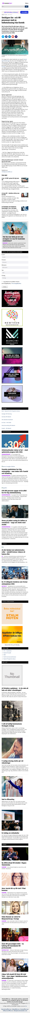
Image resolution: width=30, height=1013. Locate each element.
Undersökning (6, 454)
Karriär (4, 867)
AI (2, 556)
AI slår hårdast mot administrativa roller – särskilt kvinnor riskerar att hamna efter (13, 552)
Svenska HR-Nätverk (6, 416)
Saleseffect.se (15, 1009)
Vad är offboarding (8, 799)
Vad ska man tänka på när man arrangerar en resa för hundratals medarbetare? (14, 239)
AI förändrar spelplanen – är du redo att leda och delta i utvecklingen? (15, 689)
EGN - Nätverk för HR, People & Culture (11, 411)
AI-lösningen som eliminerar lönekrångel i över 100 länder (9, 207)
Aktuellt (4, 586)
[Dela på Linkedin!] (10, 36)
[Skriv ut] (16, 36)
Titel (2, 270)
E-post (3, 254)
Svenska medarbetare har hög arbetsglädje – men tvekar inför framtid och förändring (15, 471)
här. (26, 1006)
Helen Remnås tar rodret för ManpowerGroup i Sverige (11, 918)
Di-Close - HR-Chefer (6, 422)
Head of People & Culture (9, 659)
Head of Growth (7, 652)
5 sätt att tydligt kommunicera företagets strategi (12, 725)
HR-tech (10, 14)
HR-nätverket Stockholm (7, 419)
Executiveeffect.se (6, 1009)
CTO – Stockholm (7, 650)
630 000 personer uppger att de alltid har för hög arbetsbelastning (14, 492)
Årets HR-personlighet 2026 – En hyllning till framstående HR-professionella (13, 946)
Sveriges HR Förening (7, 413)
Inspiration (5, 950)
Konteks (4, 66)
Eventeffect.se (24, 1009)
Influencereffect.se (8, 1010)
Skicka (4, 286)
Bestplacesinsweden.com (20, 1010)
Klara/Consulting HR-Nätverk (8, 425)
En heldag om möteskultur (10, 833)
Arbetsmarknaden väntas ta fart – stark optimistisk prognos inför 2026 (15, 451)
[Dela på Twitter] (3, 36)
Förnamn (4, 259)
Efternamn (4, 265)
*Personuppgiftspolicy (16, 283)
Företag (3, 275)
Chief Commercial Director (9, 657)
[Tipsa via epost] (13, 36)
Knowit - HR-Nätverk (6, 428)
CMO (4, 654)
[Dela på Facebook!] (6, 36)
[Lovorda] (15, 13)
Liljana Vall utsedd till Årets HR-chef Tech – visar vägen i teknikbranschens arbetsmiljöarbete (14, 976)
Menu (26, 3)
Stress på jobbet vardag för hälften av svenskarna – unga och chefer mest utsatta (14, 523)
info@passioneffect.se (7, 171)
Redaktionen (5, 170)
